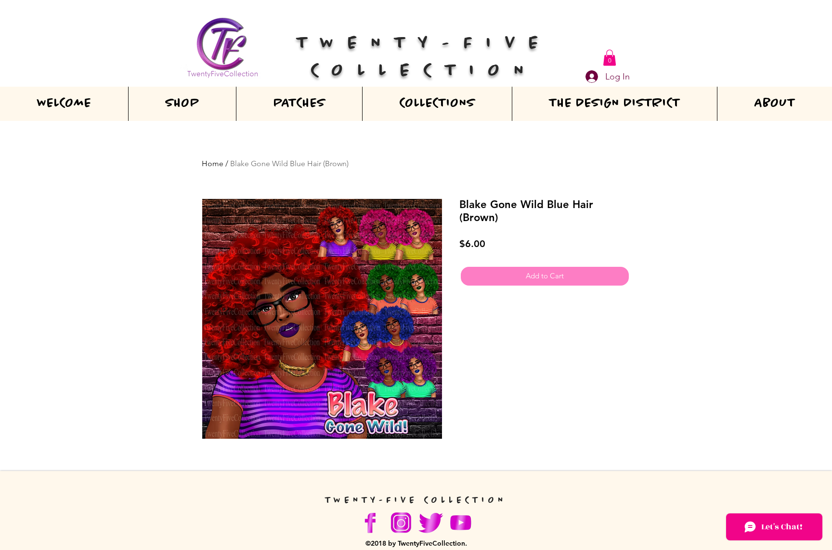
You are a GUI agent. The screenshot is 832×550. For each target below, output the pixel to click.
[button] (609, 57)
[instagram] (401, 522)
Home (212, 163)
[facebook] (371, 522)
